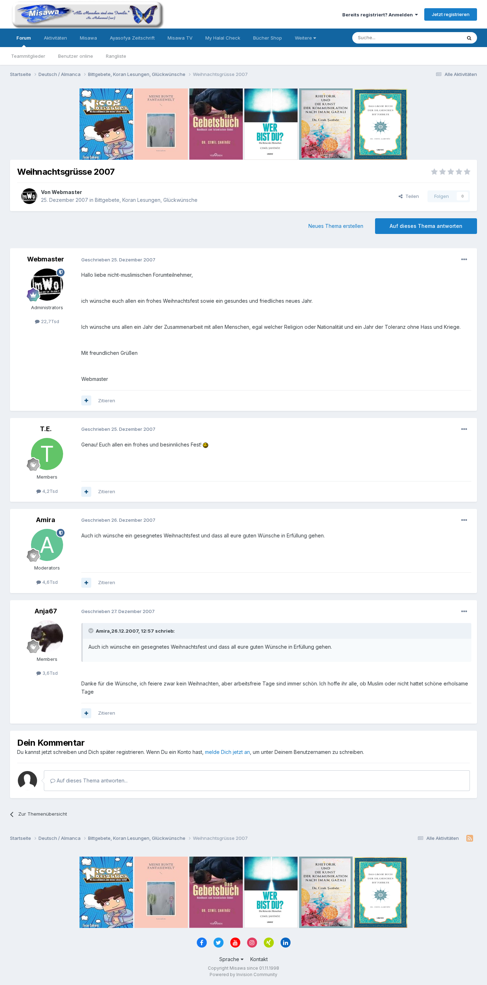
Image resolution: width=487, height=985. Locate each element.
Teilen (411, 196)
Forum (23, 38)
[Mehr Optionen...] (464, 259)
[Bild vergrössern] (205, 445)
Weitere (304, 38)
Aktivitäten (55, 38)
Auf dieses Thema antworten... (91, 780)
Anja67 (46, 611)
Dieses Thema (436, 37)
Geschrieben (118, 259)
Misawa (88, 38)
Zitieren (106, 400)
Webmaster (67, 192)
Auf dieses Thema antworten (426, 226)
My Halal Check (222, 38)
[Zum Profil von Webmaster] (29, 196)
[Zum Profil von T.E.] (47, 454)
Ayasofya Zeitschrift (132, 38)
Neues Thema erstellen (335, 226)
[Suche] (469, 38)
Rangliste (116, 56)
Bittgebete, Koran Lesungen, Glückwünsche (146, 200)
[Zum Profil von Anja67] (47, 636)
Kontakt (259, 959)
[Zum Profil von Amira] (47, 545)
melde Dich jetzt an (227, 752)
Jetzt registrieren (451, 14)
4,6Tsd (49, 582)
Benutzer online (75, 56)
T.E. (46, 429)
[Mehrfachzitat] (86, 400)
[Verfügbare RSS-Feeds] (469, 838)
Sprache (230, 959)
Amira (45, 520)
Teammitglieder (28, 56)
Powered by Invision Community (243, 974)
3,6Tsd (49, 673)
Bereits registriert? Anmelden (378, 14)
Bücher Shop (267, 38)
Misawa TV (180, 38)
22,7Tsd (49, 321)
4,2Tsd (49, 491)
